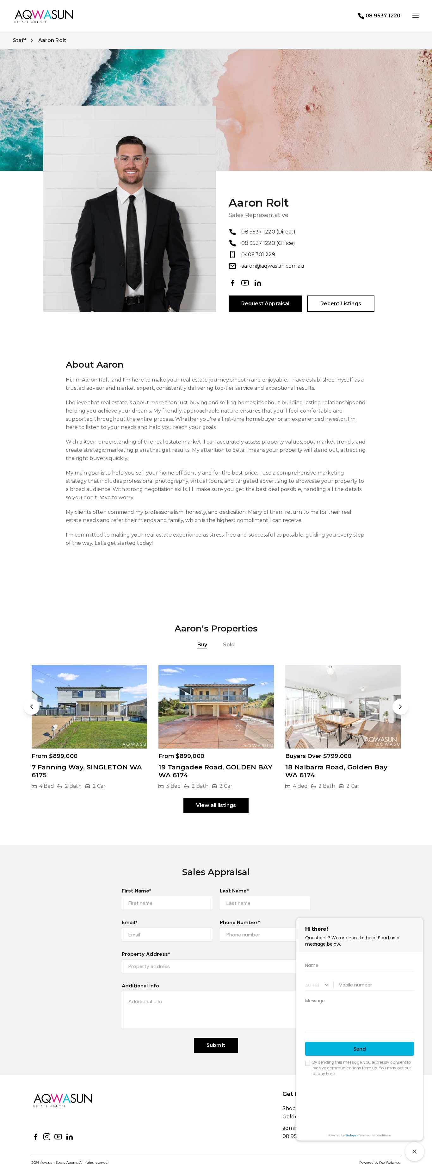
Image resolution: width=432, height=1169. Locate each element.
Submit (216, 1045)
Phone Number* (240, 922)
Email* (130, 922)
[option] (89, 727)
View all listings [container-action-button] (216, 805)
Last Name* (234, 890)
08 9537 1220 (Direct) (268, 232)
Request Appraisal (265, 304)
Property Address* (146, 954)
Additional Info (140, 985)
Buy (202, 645)
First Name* (137, 890)
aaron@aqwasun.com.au (272, 266)
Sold (229, 645)
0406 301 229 (258, 255)
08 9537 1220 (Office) (268, 243)
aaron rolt (52, 40)
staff (19, 40)
